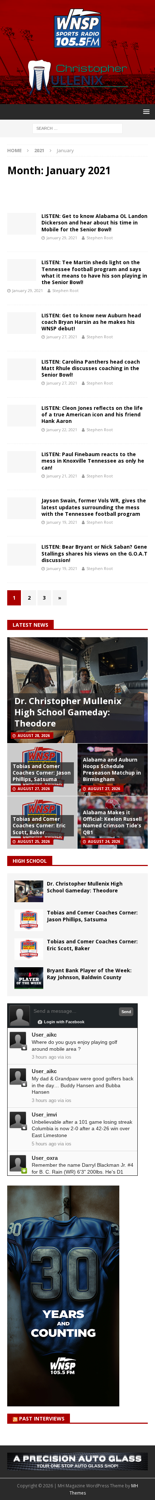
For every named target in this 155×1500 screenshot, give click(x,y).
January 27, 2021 (61, 336)
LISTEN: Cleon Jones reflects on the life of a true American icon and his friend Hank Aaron (92, 414)
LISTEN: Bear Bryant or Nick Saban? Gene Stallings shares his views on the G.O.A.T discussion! (94, 553)
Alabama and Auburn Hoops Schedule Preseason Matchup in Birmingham (112, 769)
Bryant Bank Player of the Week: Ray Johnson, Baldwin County (89, 973)
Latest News (30, 624)
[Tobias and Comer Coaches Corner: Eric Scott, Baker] (28, 949)
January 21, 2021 (61, 476)
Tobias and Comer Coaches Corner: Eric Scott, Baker (39, 825)
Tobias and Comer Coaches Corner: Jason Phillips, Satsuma (42, 773)
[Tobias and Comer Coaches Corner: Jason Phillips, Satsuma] (28, 920)
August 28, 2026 (34, 735)
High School (30, 860)
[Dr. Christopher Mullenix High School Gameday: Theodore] (28, 891)
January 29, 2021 (61, 237)
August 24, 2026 (104, 841)
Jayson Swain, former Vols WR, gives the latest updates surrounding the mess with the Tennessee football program (93, 507)
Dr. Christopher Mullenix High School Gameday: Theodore (67, 712)
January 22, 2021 (61, 429)
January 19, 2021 (61, 522)
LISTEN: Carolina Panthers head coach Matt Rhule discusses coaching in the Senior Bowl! (90, 368)
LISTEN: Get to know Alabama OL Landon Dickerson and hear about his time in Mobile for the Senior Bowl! (94, 222)
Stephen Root (100, 237)
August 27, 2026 (34, 788)
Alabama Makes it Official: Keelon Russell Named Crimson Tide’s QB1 (112, 822)
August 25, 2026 (34, 841)
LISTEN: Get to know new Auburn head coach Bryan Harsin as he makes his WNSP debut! (91, 322)
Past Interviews (42, 1418)
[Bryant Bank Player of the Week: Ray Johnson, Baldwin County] (28, 978)
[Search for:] (77, 127)
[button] (145, 111)
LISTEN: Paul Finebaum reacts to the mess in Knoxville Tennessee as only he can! (92, 461)
